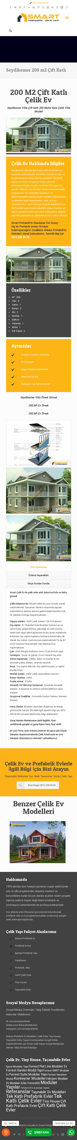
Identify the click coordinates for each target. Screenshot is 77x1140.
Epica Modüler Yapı (17, 1066)
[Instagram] (48, 7)
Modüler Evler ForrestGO (25, 1083)
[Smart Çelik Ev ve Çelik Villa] (39, 17)
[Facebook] (11, 7)
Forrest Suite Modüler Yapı (28, 1074)
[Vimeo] (20, 7)
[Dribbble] (43, 7)
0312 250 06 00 (40, 2)
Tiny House (51, 1101)
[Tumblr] (57, 7)
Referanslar (18, 1091)
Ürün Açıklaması (38, 567)
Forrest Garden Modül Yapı (24, 1070)
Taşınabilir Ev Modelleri (48, 1092)
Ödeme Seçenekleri (38, 575)
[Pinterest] (38, 7)
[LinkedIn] (34, 7)
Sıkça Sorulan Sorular (39, 583)
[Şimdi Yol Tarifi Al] (6, 1132)
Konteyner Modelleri (30, 1078)
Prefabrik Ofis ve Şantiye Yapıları (35, 1088)
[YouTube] (25, 7)
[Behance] (52, 7)
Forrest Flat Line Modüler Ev (48, 1066)
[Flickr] (29, 7)
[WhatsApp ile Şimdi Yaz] (71, 1132)
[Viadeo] (66, 7)
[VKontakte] (62, 7)
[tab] (38, 567)
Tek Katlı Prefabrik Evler (29, 1096)
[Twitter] (15, 7)
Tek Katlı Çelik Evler (34, 1098)
